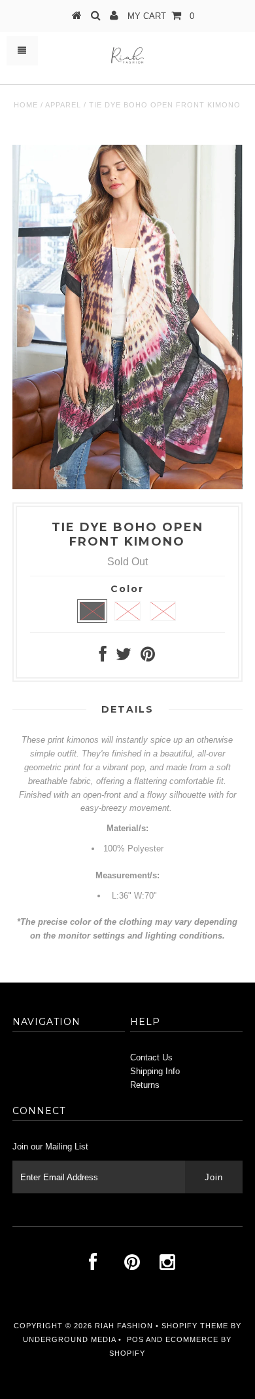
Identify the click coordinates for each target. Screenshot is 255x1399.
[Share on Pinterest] (148, 657)
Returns (145, 1085)
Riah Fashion (124, 1326)
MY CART (161, 16)
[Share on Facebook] (103, 657)
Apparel (63, 105)
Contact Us (151, 1057)
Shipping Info (155, 1071)
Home (26, 105)
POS (135, 1339)
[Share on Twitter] (123, 657)
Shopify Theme (195, 1326)
